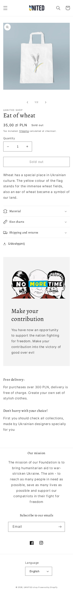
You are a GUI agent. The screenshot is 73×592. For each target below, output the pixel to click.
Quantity (9, 138)
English (34, 571)
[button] (5, 8)
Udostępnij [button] (16, 243)
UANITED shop (31, 587)
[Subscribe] (60, 527)
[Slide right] (45, 102)
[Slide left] (27, 102)
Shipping (24, 131)
